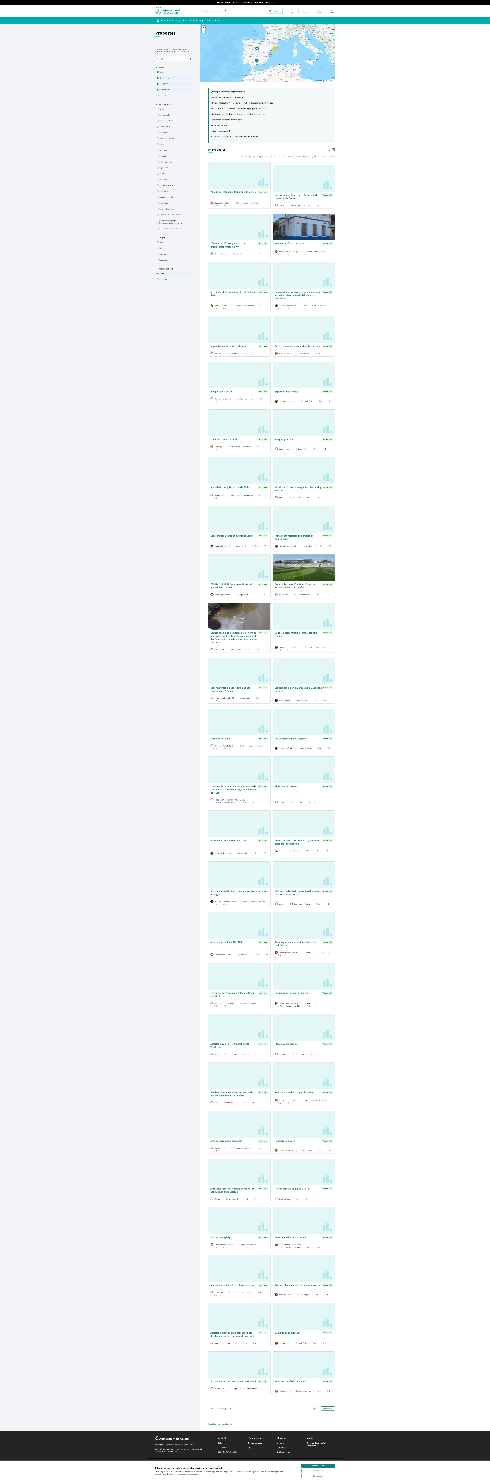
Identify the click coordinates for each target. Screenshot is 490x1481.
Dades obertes (283, 1452)
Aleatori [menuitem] (244, 157)
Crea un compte (255, 1443)
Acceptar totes (318, 1466)
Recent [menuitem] (252, 157)
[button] (160, 67)
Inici (220, 1442)
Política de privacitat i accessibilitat (317, 1444)
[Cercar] (226, 11)
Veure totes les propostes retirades (222, 1424)
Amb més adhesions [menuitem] (278, 157)
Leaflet (320, 81)
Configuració (318, 1476)
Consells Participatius (227, 1451)
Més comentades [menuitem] (294, 157)
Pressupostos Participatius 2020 (197, 20)
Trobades (281, 1447)
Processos (172, 20)
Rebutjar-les (318, 1471)
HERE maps (330, 81)
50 (231, 1408)
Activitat (281, 1443)
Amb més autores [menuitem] (328, 157)
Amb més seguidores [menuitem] (311, 157)
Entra (250, 1447)
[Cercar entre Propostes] (190, 58)
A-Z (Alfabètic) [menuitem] (262, 157)
